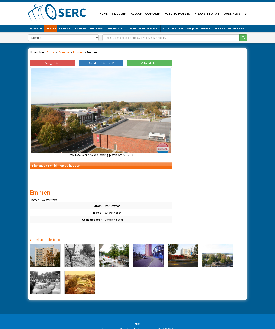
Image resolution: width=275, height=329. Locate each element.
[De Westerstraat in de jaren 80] (79, 282)
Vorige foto (52, 63)
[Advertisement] (210, 88)
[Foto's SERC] (57, 13)
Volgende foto (149, 63)
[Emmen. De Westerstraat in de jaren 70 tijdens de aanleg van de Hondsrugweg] (79, 255)
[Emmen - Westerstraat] (45, 255)
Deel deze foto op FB (101, 63)
